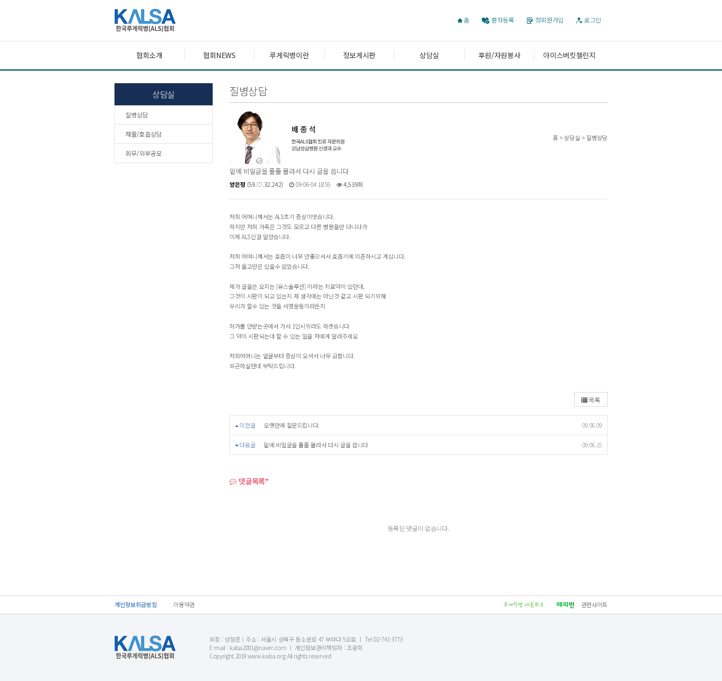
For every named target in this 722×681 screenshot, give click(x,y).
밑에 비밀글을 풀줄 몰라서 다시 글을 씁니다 (316, 445)
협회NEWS (219, 55)
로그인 (592, 19)
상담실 (429, 55)
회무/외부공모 (143, 153)
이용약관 (184, 604)
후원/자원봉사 (499, 55)
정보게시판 (359, 55)
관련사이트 (594, 604)
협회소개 (149, 55)
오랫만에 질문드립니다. (292, 425)
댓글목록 (251, 481)
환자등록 (502, 19)
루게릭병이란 (289, 55)
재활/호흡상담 (143, 134)
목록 (593, 399)
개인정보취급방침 (135, 604)
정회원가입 (549, 19)
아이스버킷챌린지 (569, 55)
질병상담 (136, 114)
